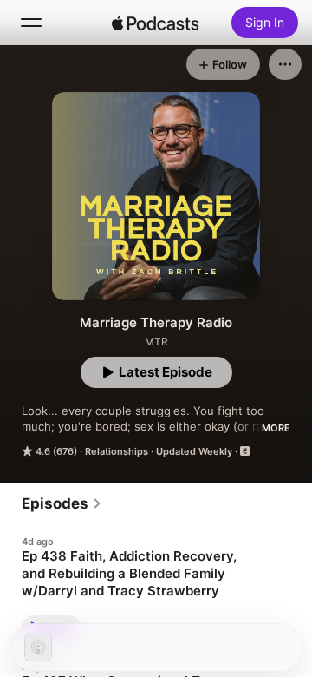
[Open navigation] (31, 22)
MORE (276, 428)
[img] (155, 22)
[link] (62, 503)
